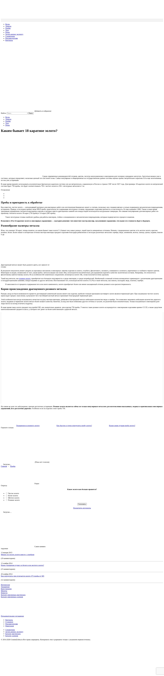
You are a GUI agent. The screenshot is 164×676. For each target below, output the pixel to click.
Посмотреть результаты (82, 508)
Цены (7, 32)
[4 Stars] (118, 437)
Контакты (9, 40)
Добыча (8, 26)
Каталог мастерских (13, 634)
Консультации (6, 589)
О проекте (9, 622)
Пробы (8, 28)
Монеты (4, 591)
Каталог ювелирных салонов (12, 597)
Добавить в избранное (42, 111)
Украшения (5, 587)
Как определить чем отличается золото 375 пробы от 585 (22, 576)
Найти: (3, 113)
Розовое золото (14, 500)
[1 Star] (17, 437)
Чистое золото (13, 493)
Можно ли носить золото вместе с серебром (17, 555)
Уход (7, 30)
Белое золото (13, 496)
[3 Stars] (84, 437)
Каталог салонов (11, 636)
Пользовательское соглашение (12, 616)
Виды (7, 24)
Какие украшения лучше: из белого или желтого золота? (22, 565)
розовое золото (24, 278)
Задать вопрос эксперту (14, 34)
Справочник (10, 36)
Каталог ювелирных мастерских (13, 595)
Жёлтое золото (13, 498)
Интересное (5, 585)
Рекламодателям (11, 38)
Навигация (9, 626)
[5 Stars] (17, 454)
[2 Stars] (51, 437)
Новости (4, 593)
